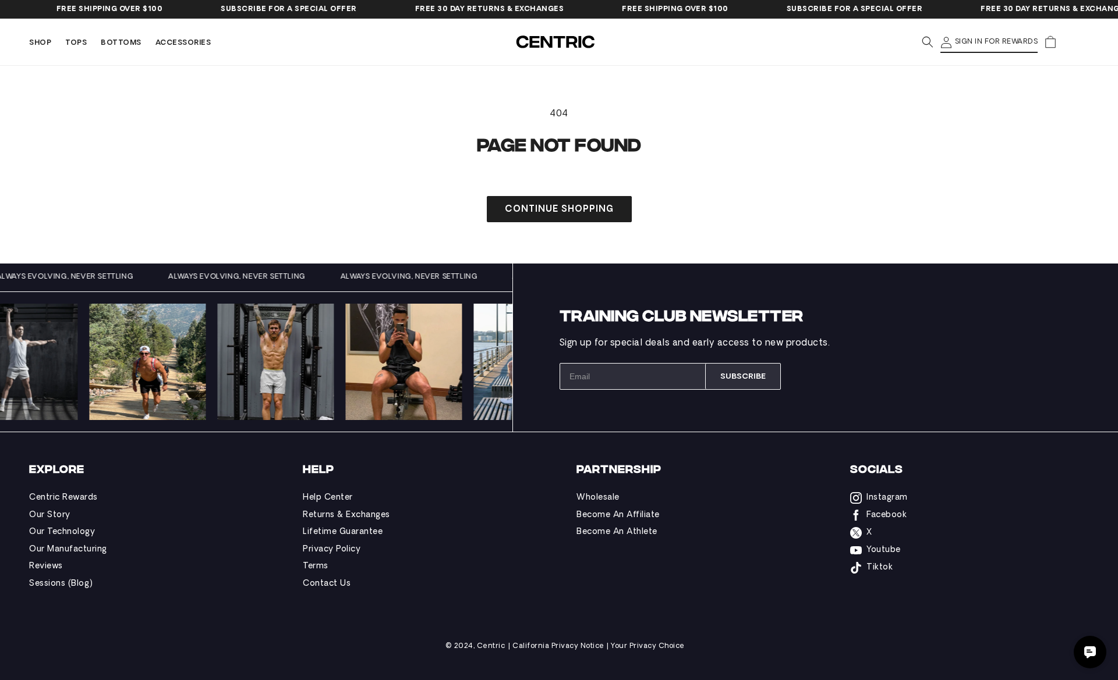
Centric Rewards (63, 497)
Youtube (883, 550)
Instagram (887, 497)
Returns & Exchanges (346, 515)
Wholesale (598, 497)
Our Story (49, 515)
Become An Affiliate (618, 515)
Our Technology (62, 532)
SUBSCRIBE (743, 376)
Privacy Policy (331, 549)
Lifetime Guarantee (343, 532)
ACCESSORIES (183, 43)
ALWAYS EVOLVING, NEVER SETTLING (78, 276)
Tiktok (879, 567)
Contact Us (327, 583)
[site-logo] (557, 42)
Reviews (46, 566)
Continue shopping (559, 209)
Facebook (886, 515)
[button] (40, 43)
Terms (315, 566)
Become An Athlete (616, 532)
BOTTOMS (121, 43)
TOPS (76, 43)
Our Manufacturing (68, 549)
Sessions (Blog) (61, 583)
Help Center (328, 497)
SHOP (40, 43)
